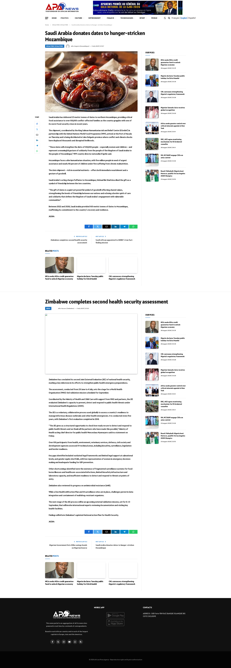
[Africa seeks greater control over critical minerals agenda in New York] (152, 128)
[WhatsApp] (37, 151)
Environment (95, 18)
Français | (176, 18)
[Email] (37, 134)
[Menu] (46, 18)
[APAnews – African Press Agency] (62, 7)
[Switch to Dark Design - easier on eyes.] (165, 18)
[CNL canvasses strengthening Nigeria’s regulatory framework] (123, 265)
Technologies (126, 18)
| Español (191, 18)
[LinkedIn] (37, 140)
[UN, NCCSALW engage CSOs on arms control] (152, 160)
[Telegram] (37, 145)
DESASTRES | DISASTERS (54, 46)
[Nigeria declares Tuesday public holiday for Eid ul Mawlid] (91, 265)
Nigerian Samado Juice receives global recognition (173, 109)
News (48, 308)
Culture (78, 18)
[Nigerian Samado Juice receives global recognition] (152, 112)
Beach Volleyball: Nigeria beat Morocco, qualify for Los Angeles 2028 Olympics (173, 173)
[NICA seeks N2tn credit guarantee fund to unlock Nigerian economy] (59, 265)
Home (54, 18)
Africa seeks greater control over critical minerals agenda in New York (173, 125)
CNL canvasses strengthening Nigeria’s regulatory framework (122, 277)
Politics (64, 18)
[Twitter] (37, 129)
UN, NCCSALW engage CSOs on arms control (172, 156)
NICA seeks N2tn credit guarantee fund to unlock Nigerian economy (59, 277)
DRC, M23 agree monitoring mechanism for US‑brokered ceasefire (171, 141)
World (154, 18)
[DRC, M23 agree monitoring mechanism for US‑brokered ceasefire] (152, 144)
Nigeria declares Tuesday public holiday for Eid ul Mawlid (90, 277)
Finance (110, 18)
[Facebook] (37, 124)
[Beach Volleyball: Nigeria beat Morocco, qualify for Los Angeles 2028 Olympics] (152, 176)
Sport (142, 18)
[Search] (169, 18)
